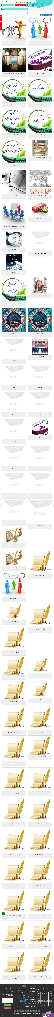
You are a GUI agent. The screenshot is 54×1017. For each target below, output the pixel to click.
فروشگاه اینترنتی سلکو (21, 5)
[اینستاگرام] (23, 1011)
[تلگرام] (18, 1011)
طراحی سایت (32, 1014)
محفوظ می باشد (16, 1013)
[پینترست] (20, 1011)
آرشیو (21, 1001)
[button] (7, 5)
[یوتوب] (28, 1011)
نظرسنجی (17, 986)
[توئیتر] (36, 1011)
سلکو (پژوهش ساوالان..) (23, 1013)
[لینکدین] (31, 1011)
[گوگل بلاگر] (15, 1011)
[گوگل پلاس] (33, 1011)
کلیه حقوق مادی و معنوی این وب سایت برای (33, 1013)
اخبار (21, 986)
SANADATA (30, 1016)
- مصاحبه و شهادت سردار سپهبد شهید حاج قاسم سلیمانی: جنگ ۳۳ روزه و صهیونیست (20, 997)
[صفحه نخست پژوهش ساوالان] (45, 4)
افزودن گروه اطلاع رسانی (46, 15)
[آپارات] (25, 1011)
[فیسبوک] (39, 1011)
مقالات (24, 986)
